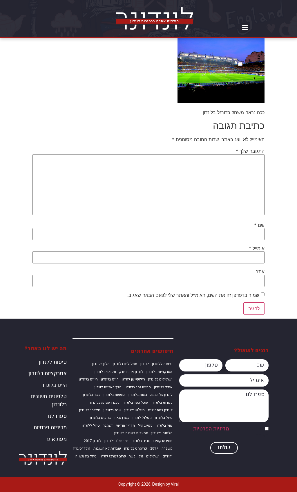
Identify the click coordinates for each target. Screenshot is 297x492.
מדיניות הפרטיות (211, 429)
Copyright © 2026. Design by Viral (148, 484)
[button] (245, 28)
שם (259, 225)
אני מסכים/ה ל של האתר (226, 432)
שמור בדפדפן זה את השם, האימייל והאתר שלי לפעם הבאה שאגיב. (193, 295)
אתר (260, 271)
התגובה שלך (250, 151)
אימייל (257, 248)
